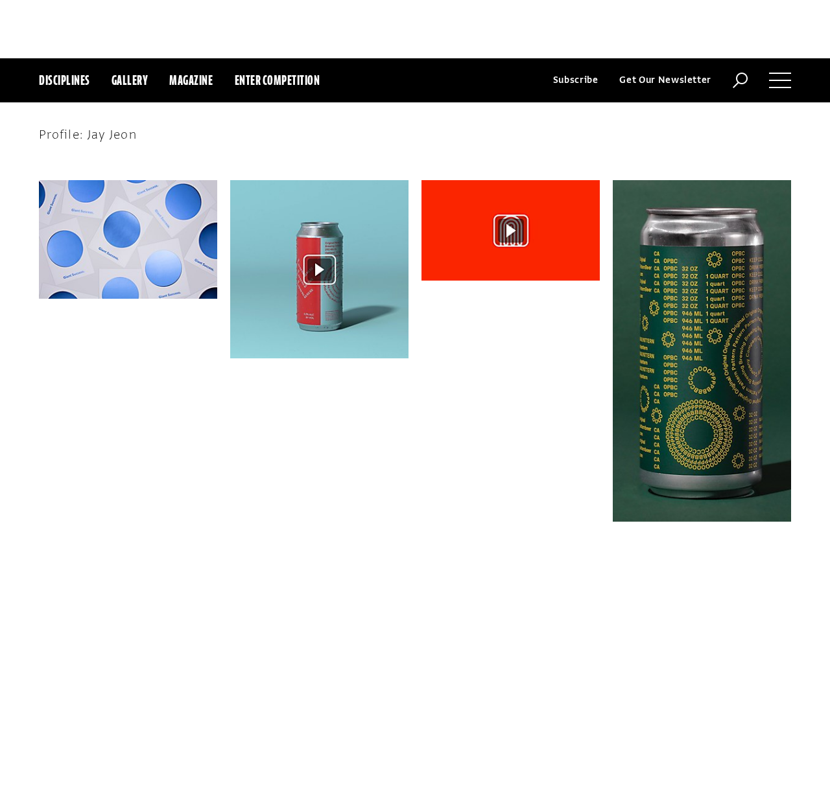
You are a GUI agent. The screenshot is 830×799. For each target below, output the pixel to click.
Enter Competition (277, 80)
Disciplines (64, 80)
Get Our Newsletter (665, 80)
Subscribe (576, 80)
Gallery (130, 80)
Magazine (191, 80)
